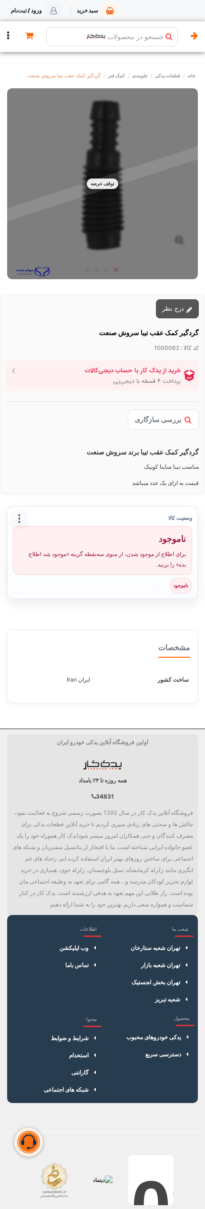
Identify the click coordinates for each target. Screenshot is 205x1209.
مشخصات (174, 647)
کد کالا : (190, 347)
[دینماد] (102, 1180)
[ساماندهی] (54, 1180)
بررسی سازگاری (158, 419)
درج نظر (174, 308)
